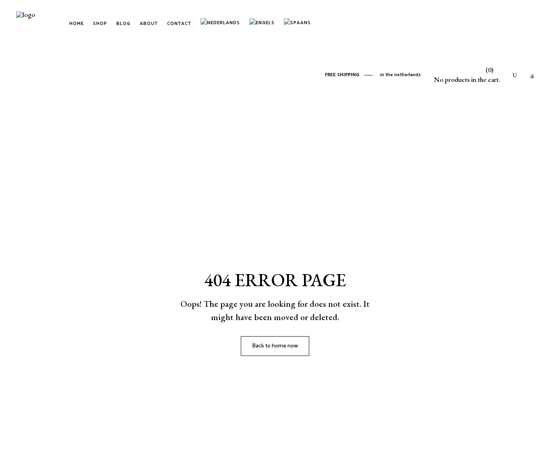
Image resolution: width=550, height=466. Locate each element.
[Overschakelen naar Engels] (263, 24)
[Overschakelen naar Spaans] (299, 24)
